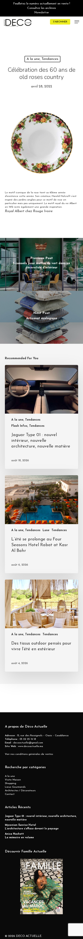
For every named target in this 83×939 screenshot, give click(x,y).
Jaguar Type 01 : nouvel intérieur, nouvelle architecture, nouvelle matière (40, 818)
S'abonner (60, 22)
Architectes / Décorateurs (20, 790)
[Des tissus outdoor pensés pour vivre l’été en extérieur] (41, 626)
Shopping (10, 783)
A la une (10, 776)
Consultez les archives (41, 8)
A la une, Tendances (42, 59)
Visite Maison (13, 780)
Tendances (59, 530)
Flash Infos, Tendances (27, 426)
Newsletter (41, 12)
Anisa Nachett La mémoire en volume (19, 836)
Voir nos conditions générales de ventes (29, 754)
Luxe (46, 530)
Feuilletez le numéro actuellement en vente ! (41, 3)
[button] (76, 22)
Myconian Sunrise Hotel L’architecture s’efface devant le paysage (32, 827)
